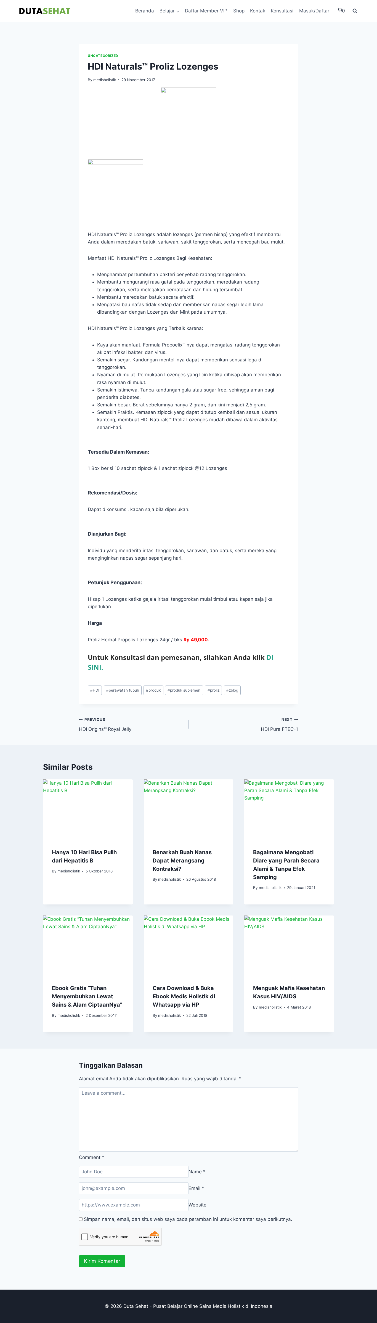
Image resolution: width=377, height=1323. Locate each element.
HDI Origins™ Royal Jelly (105, 724)
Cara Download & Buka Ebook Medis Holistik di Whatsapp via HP (184, 996)
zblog (232, 690)
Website (197, 1205)
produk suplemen (184, 690)
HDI (94, 690)
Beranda (144, 11)
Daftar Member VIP (206, 11)
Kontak (257, 11)
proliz (213, 690)
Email (196, 1188)
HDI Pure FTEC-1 (279, 724)
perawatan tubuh (122, 690)
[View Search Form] (355, 11)
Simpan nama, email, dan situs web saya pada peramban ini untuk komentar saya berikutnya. (188, 1219)
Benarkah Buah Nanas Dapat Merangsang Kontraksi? (182, 860)
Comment (91, 1157)
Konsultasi (282, 11)
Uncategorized (103, 56)
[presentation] (88, 809)
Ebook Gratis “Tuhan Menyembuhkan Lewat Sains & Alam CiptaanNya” (87, 996)
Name (197, 1171)
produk (153, 690)
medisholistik (104, 80)
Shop (239, 11)
